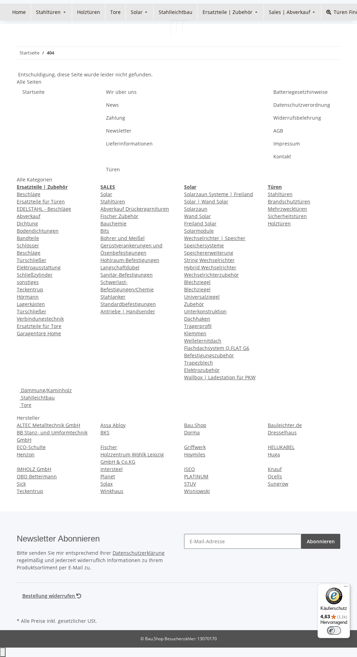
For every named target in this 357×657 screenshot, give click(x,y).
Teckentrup (30, 289)
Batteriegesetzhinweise (300, 92)
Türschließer (31, 260)
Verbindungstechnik (40, 318)
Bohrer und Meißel (122, 238)
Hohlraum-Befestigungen (129, 260)
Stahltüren (112, 201)
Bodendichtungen (38, 230)
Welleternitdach (202, 340)
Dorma (192, 432)
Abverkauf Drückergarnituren (134, 209)
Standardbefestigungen (128, 304)
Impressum (286, 143)
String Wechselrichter (209, 260)
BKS (104, 432)
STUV (190, 483)
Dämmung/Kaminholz (46, 390)
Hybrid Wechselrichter (210, 267)
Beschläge (28, 194)
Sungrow (278, 483)
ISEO (189, 469)
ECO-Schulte (31, 447)
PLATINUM (196, 476)
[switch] (334, 630)
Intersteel (111, 469)
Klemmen (195, 333)
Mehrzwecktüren (287, 209)
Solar (106, 194)
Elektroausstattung (39, 267)
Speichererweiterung (208, 252)
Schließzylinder (35, 274)
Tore (25, 405)
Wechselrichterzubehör (211, 274)
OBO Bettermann (37, 476)
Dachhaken (197, 318)
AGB (278, 130)
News (112, 105)
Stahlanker (113, 296)
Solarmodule (199, 230)
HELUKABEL (281, 447)
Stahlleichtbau (37, 397)
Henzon (26, 454)
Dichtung (27, 223)
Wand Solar (197, 216)
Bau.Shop (195, 425)
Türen (113, 169)
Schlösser (28, 245)
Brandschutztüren (289, 201)
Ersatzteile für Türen (41, 201)
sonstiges (28, 282)
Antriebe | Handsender (127, 311)
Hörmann (28, 296)
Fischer (108, 447)
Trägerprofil (198, 326)
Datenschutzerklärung (139, 553)
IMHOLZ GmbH (34, 469)
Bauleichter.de (285, 425)
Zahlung (115, 117)
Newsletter (118, 130)
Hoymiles (194, 454)
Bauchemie (113, 223)
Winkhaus (111, 491)
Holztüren (279, 223)
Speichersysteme (204, 245)
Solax (106, 483)
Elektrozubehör (202, 370)
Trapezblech (198, 362)
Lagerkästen (31, 304)
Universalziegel (202, 296)
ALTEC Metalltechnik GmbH (48, 425)
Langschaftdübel (119, 267)
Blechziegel (197, 282)
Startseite (33, 92)
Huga (274, 454)
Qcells (275, 476)
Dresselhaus (282, 432)
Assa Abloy (113, 425)
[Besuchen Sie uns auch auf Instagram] (22, 608)
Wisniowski (197, 491)
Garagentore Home (39, 333)
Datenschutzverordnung (301, 105)
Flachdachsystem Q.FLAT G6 (216, 348)
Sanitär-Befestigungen (126, 274)
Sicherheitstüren (287, 216)
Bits (104, 230)
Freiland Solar (200, 223)
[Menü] (346, 588)
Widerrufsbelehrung (297, 117)
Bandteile (28, 238)
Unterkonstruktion (205, 311)
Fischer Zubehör (119, 216)
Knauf (275, 469)
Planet (107, 476)
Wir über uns (121, 92)
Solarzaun (195, 209)
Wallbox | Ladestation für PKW (220, 377)
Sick (21, 483)
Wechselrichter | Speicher (214, 238)
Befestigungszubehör (209, 355)
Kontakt (282, 156)
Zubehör (194, 304)
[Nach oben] (3, 652)
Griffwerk (195, 447)
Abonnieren (321, 541)
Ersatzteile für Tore (39, 326)
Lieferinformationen (129, 143)
